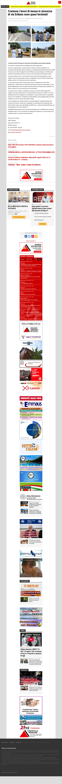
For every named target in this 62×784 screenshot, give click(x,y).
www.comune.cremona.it (14, 132)
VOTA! (43, 224)
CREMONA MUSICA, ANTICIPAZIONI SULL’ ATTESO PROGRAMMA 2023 (31, 152)
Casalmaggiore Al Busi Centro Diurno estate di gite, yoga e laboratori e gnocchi (43, 6)
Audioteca (24, 670)
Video (22, 630)
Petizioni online (13, 189)
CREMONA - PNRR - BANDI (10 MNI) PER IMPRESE (24, 165)
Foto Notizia (25, 581)
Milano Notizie (19, 742)
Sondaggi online (37, 189)
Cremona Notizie (5, 742)
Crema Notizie (12, 742)
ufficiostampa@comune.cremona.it (21, 130)
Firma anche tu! (19, 217)
